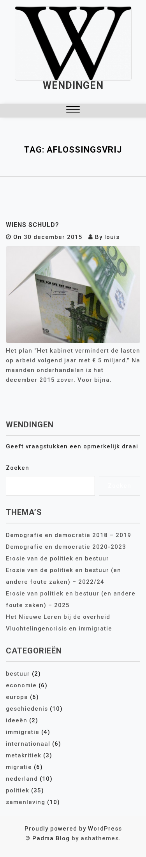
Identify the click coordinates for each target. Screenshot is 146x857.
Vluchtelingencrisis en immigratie (59, 628)
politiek (17, 790)
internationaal (28, 743)
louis (112, 237)
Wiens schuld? (32, 224)
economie (21, 685)
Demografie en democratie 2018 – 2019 (68, 535)
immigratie (22, 732)
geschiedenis (27, 708)
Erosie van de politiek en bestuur (57, 558)
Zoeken (17, 467)
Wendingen (73, 85)
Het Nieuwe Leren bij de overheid (58, 616)
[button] (73, 111)
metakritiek (23, 755)
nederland (22, 778)
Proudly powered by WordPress (73, 828)
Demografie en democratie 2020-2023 (66, 546)
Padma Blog (51, 838)
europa (17, 697)
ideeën (16, 720)
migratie (19, 767)
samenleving (25, 802)
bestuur (18, 673)
